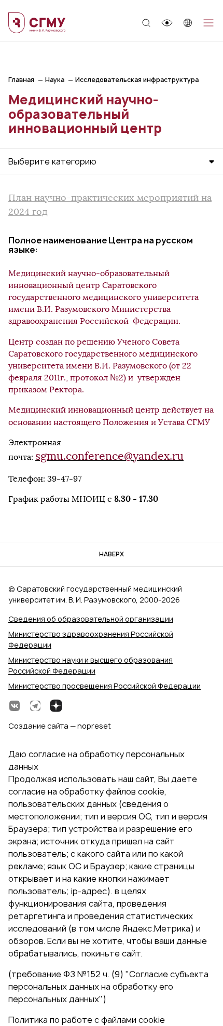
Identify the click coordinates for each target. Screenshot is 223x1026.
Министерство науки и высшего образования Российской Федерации (90, 665)
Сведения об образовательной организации (90, 619)
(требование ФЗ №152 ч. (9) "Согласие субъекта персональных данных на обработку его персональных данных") (108, 986)
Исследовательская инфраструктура (137, 79)
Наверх (111, 554)
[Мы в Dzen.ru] (56, 706)
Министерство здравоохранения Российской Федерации (90, 639)
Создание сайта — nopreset (59, 726)
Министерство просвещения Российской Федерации (104, 686)
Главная (21, 79)
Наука (54, 79)
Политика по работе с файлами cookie (86, 1019)
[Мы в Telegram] (35, 706)
